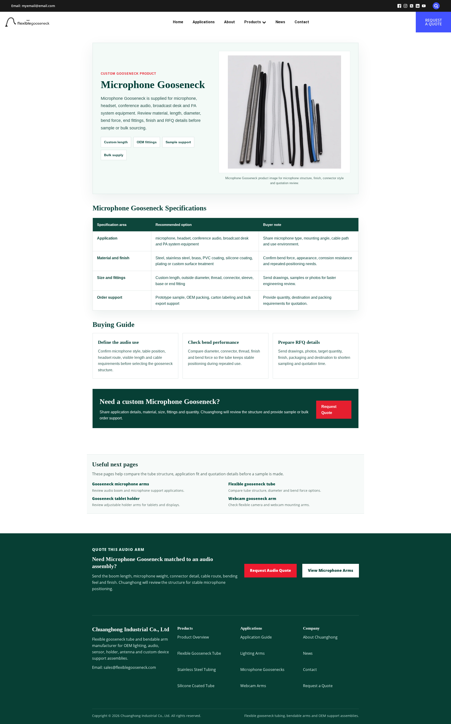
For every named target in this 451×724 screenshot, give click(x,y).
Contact (302, 22)
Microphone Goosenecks (262, 669)
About (229, 22)
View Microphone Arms (330, 570)
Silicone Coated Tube (195, 685)
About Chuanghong (320, 637)
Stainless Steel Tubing (196, 669)
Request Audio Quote (270, 570)
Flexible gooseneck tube (251, 484)
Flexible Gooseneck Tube (199, 653)
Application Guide (256, 637)
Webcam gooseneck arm (252, 498)
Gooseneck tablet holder (116, 498)
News (280, 22)
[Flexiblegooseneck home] (35, 22)
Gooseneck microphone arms (120, 484)
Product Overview (193, 637)
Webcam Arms (253, 685)
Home (178, 22)
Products (252, 22)
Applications (204, 22)
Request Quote (328, 410)
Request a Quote (318, 685)
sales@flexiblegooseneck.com (130, 667)
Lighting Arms (252, 653)
